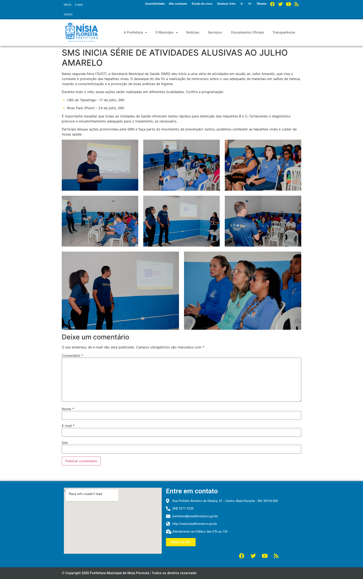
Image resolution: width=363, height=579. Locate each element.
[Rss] (296, 4)
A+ (250, 3)
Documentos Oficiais (247, 32)
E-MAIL (79, 4)
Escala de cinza (202, 3)
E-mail (68, 425)
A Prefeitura (133, 32)
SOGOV (68, 14)
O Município (164, 32)
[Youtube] (288, 4)
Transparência (283, 32)
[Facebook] (272, 4)
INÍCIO (67, 4)
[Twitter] (280, 4)
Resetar (262, 3)
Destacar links (226, 3)
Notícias (192, 32)
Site (65, 442)
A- (242, 3)
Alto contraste (178, 3)
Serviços (215, 32)
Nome (68, 409)
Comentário (72, 355)
